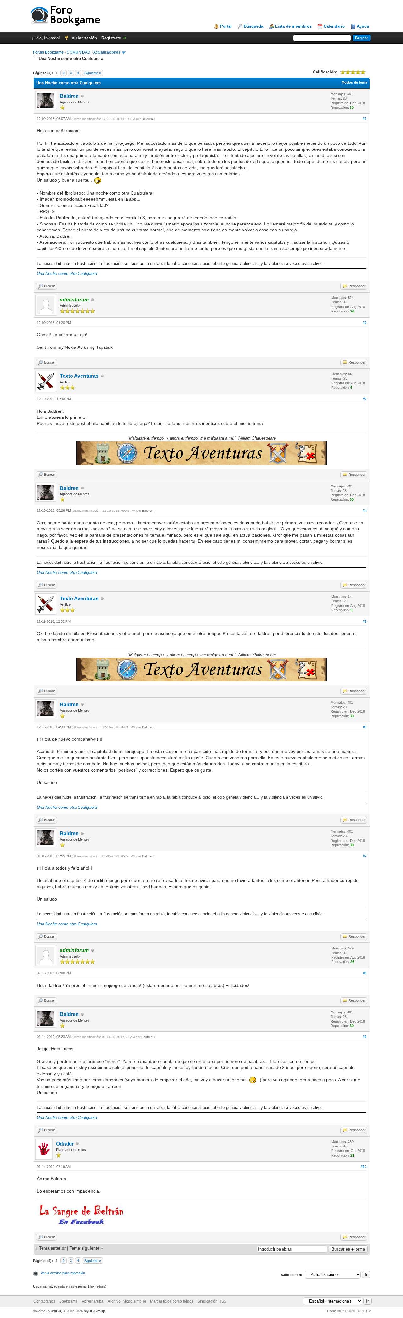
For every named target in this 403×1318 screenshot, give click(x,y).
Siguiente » (92, 73)
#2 (364, 322)
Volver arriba (93, 1301)
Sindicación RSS (211, 1301)
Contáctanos (44, 1301)
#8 (364, 973)
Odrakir (65, 1143)
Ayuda (363, 26)
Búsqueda (253, 26)
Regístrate (111, 38)
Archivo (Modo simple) (127, 1301)
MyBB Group (94, 1311)
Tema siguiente (84, 1248)
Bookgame (68, 1301)
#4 (364, 510)
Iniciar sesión (84, 38)
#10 (363, 1167)
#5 (364, 621)
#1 (364, 118)
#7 (364, 856)
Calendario (334, 26)
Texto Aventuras (79, 376)
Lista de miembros (293, 26)
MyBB (56, 1311)
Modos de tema (354, 82)
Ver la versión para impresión (63, 1273)
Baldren (69, 96)
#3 (364, 399)
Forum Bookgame (48, 52)
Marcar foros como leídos (171, 1301)
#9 (364, 1037)
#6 (364, 727)
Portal (226, 26)
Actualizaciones (106, 52)
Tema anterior (52, 1248)
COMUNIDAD (78, 52)
